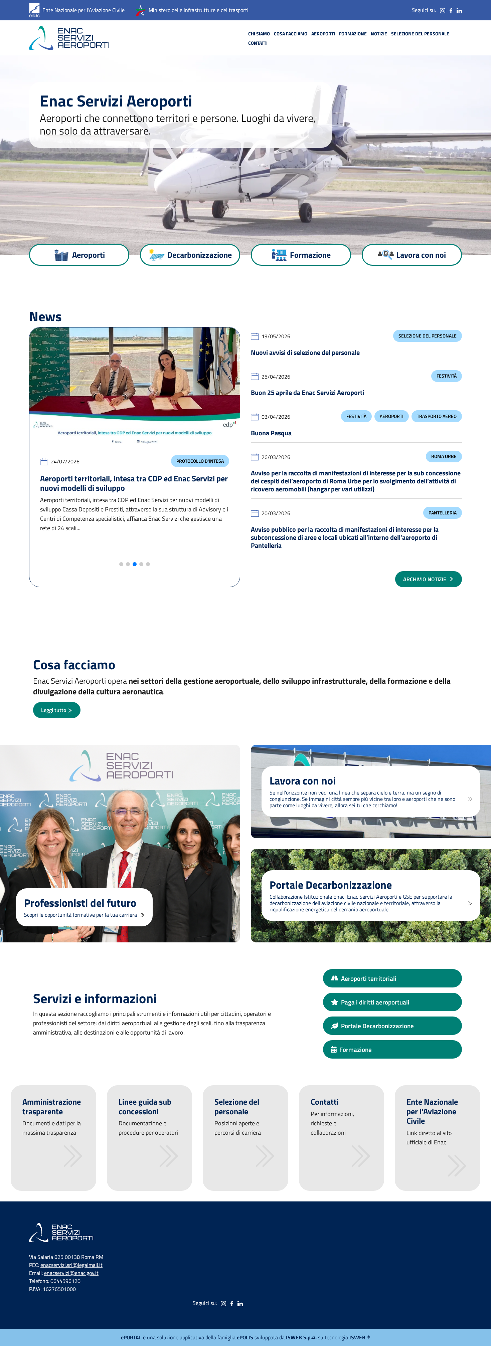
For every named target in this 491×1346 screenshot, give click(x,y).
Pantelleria (443, 512)
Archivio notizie (424, 579)
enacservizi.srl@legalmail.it (71, 1265)
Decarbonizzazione (199, 255)
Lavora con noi (421, 255)
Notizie (379, 33)
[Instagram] (442, 10)
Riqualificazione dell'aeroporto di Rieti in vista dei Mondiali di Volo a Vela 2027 (124, 496)
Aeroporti (323, 33)
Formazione (353, 33)
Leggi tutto (54, 710)
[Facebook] (451, 10)
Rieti (132, 461)
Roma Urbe (444, 456)
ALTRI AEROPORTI (206, 461)
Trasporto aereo (437, 416)
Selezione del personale (420, 33)
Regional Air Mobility (198, 474)
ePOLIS (245, 1337)
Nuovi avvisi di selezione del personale (305, 352)
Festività (447, 376)
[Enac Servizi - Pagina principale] (69, 38)
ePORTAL (131, 1337)
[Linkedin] (459, 10)
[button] (121, 564)
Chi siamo (259, 33)
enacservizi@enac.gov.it (71, 1273)
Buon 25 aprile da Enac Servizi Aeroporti (307, 392)
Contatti (258, 43)
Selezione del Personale (427, 335)
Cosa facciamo (290, 33)
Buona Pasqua (271, 433)
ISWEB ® (359, 1337)
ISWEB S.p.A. (301, 1337)
